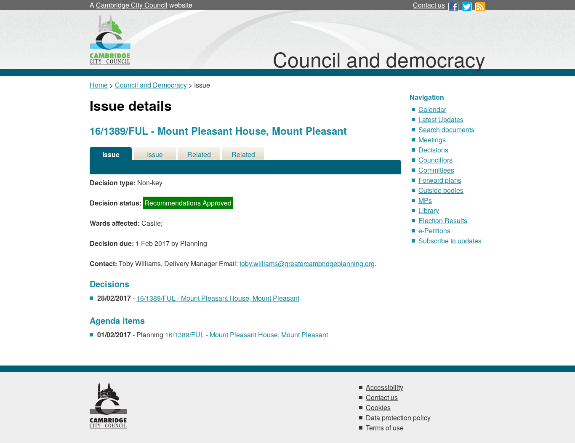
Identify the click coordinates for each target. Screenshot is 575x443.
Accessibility (384, 387)
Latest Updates (440, 119)
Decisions (433, 150)
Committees (436, 170)
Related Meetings (243, 154)
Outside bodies (440, 190)
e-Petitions (434, 230)
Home (99, 85)
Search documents (446, 129)
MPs (425, 200)
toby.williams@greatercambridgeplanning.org (307, 263)
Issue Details (111, 154)
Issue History (154, 154)
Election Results (442, 220)
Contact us (429, 5)
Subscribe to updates (450, 241)
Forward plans (439, 180)
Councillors (435, 160)
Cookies (378, 407)
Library (428, 210)
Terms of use (385, 427)
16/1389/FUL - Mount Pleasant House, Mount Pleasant (217, 298)
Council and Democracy (151, 85)
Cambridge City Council (132, 5)
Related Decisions (199, 154)
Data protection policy (398, 417)
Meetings (432, 139)
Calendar (432, 109)
